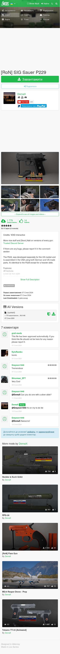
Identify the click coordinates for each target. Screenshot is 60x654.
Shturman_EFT (19, 378)
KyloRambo (17, 351)
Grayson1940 (18, 365)
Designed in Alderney (10, 644)
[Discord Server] (25, 97)
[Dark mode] (52, 3)
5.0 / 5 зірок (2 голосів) (9, 228)
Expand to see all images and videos (30, 214)
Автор (22, 405)
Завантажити (31, 79)
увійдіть (31, 431)
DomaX (21, 94)
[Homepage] (18, 97)
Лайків (26, 222)
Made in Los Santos (10, 646)
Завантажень (12, 222)
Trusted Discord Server (13, 243)
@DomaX (16, 394)
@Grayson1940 (19, 407)
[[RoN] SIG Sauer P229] (30, 168)
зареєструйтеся (46, 431)
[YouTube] (22, 97)
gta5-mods (17, 333)
